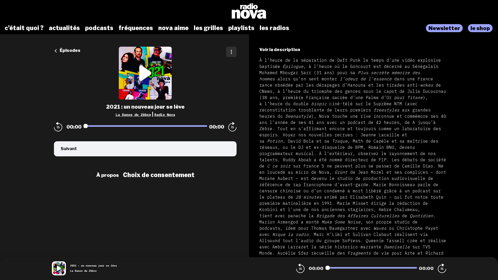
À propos (107, 175)
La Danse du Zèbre (133, 114)
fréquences (136, 28)
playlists (241, 28)
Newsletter (444, 28)
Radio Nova (164, 114)
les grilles (208, 28)
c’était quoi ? (24, 28)
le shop (480, 28)
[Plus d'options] (231, 52)
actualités (64, 28)
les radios (274, 28)
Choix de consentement (159, 175)
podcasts (99, 28)
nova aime (173, 28)
